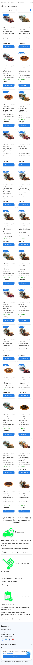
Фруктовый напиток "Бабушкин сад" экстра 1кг (24, 420)
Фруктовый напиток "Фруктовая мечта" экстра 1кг (8, 497)
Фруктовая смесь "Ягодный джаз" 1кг (24, 307)
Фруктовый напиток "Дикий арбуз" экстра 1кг (24, 33)
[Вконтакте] (9, 639)
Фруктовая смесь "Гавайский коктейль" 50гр (23, 110)
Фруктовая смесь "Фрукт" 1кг (7, 307)
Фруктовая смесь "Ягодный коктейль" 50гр (8, 229)
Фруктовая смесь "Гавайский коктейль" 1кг (7, 269)
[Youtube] (13, 639)
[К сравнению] (12, 27)
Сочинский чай (22, 2)
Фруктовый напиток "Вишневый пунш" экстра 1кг (8, 110)
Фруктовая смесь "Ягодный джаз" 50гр (24, 228)
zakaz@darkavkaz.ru (6, 632)
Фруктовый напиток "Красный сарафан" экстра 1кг (8, 71)
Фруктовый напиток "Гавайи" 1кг (24, 382)
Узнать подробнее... (8, 653)
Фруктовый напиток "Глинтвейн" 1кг (8, 382)
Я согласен (16, 657)
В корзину (8, 47)
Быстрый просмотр (9, 23)
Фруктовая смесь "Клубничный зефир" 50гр (8, 150)
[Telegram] (6, 639)
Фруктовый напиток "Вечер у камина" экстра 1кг (8, 420)
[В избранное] (14, 27)
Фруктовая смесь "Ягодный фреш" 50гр (24, 189)
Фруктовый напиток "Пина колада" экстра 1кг (24, 71)
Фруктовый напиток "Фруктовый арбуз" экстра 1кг (24, 497)
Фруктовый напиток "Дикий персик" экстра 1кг (8, 459)
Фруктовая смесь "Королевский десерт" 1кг (23, 269)
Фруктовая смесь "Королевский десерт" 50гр (7, 190)
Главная (3, 2)
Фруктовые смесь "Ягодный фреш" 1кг (24, 344)
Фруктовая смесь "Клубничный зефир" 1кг (8, 33)
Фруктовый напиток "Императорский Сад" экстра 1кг (24, 459)
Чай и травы (11, 2)
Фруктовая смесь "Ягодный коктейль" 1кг (8, 345)
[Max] (2, 639)
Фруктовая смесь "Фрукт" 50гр (23, 149)
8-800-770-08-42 (6, 629)
